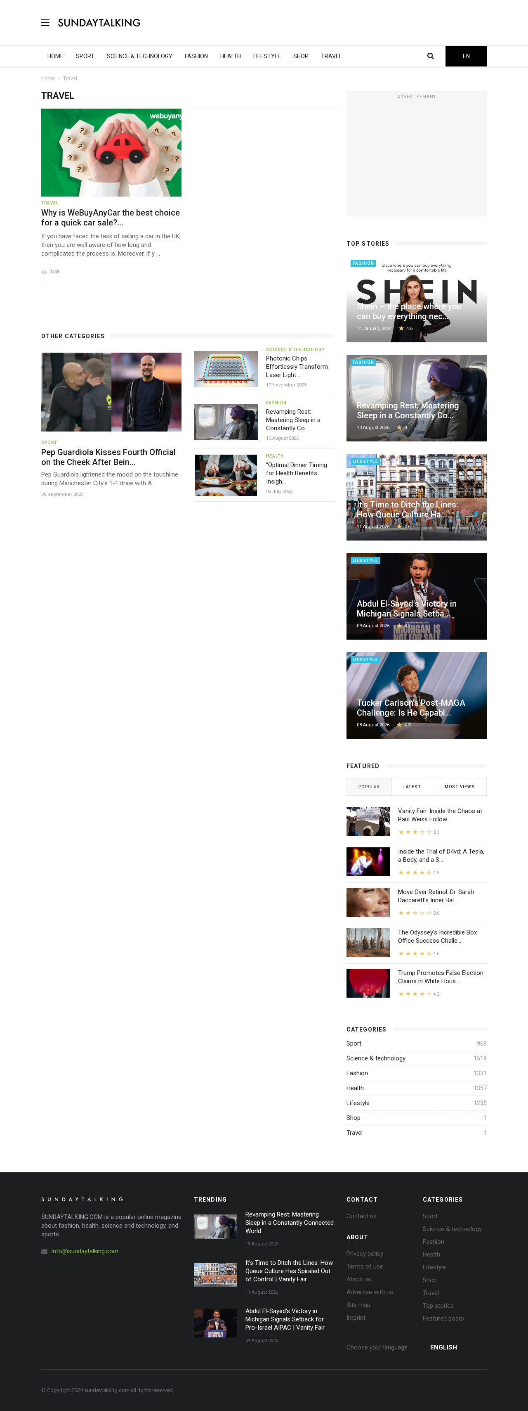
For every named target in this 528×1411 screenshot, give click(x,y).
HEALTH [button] (230, 56)
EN (466, 56)
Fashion (357, 1073)
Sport (353, 1043)
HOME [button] (55, 56)
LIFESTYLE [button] (267, 56)
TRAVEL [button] (331, 56)
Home (48, 78)
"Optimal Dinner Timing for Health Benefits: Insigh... (296, 473)
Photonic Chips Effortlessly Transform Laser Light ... (297, 367)
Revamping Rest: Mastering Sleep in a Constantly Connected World (289, 1223)
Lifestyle (358, 1103)
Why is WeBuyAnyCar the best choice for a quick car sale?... (110, 218)
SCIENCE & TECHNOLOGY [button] (139, 56)
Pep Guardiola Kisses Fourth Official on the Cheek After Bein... (108, 457)
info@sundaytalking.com (85, 1251)
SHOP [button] (301, 56)
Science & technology (375, 1058)
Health (355, 1088)
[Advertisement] (336, 22)
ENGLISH (443, 1347)
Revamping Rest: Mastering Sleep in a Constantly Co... (293, 420)
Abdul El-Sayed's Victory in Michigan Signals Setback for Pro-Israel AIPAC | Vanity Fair (285, 1319)
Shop (353, 1118)
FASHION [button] (196, 56)
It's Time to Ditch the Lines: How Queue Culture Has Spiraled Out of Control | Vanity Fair (289, 1271)
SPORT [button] (85, 56)
